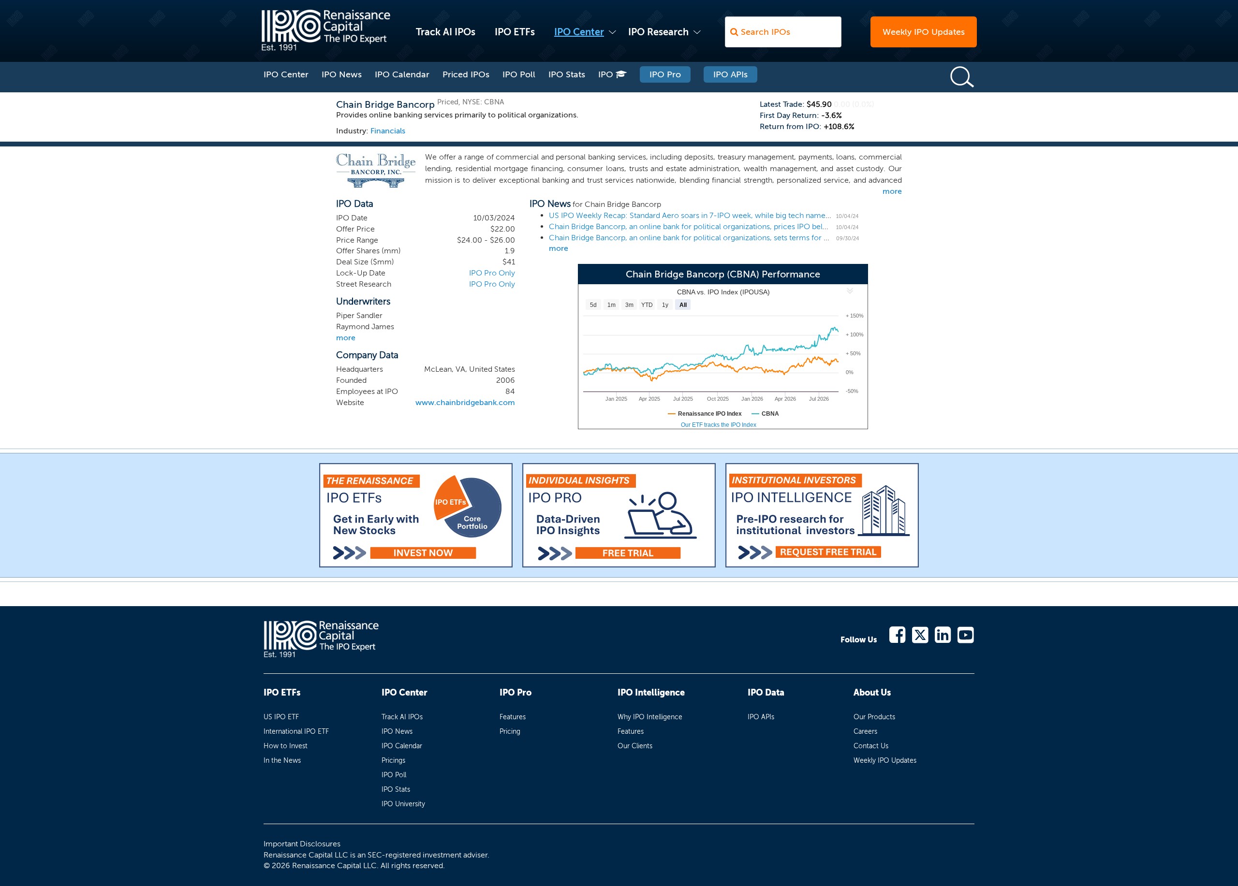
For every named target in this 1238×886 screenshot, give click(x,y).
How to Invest (286, 746)
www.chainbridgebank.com (465, 402)
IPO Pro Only (492, 272)
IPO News (342, 74)
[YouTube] (966, 633)
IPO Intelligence (651, 692)
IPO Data (766, 692)
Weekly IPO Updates (924, 32)
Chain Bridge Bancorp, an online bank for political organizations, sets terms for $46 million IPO (714, 237)
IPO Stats (566, 74)
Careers (865, 731)
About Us (872, 692)
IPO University (403, 804)
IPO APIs (730, 74)
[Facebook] (897, 633)
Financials (387, 130)
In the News (282, 760)
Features (513, 717)
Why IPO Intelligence (650, 717)
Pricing (510, 731)
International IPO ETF (296, 731)
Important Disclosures (302, 843)
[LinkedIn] (943, 633)
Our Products (874, 717)
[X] (920, 633)
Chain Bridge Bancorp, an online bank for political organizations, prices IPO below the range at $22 (720, 226)
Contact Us (871, 746)
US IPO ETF (281, 717)
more (892, 191)
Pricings (393, 760)
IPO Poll (518, 74)
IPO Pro (665, 74)
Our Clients (635, 746)
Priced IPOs (465, 74)
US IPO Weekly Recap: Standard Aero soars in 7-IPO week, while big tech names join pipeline (711, 215)
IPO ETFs (515, 32)
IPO (607, 74)
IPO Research (658, 32)
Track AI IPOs (445, 32)
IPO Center (579, 32)
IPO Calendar (402, 74)
